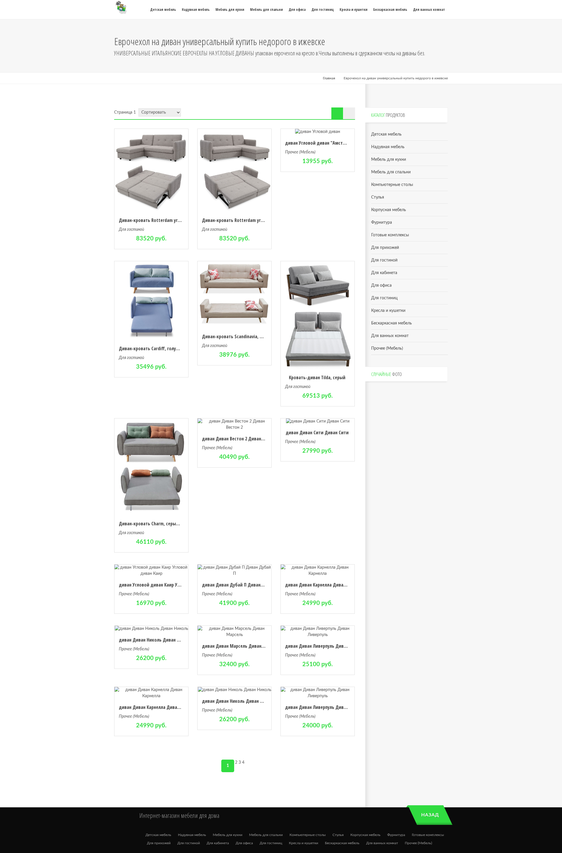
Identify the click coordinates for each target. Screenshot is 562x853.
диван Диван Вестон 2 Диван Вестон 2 (241, 438)
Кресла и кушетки (388, 311)
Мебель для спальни (391, 172)
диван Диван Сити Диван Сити (317, 432)
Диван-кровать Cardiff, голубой (151, 348)
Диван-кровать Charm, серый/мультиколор (163, 523)
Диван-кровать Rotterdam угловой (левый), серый (171, 220)
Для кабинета (384, 273)
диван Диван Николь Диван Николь (155, 640)
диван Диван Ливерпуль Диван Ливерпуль (328, 646)
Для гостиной (131, 230)
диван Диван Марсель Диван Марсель (241, 646)
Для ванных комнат (390, 336)
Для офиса (381, 285)
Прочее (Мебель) (300, 152)
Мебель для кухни (388, 160)
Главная (329, 78)
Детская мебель (386, 134)
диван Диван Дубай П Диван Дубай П (240, 585)
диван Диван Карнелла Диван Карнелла (325, 585)
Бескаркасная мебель (391, 323)
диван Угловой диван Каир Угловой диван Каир (167, 585)
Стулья (377, 197)
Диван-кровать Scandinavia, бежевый (240, 336)
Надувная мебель (388, 147)
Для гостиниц (384, 298)
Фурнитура (381, 222)
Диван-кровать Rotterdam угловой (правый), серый (255, 220)
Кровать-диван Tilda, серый (317, 377)
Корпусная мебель (388, 210)
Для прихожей (385, 248)
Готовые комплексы (390, 235)
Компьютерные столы (392, 185)
